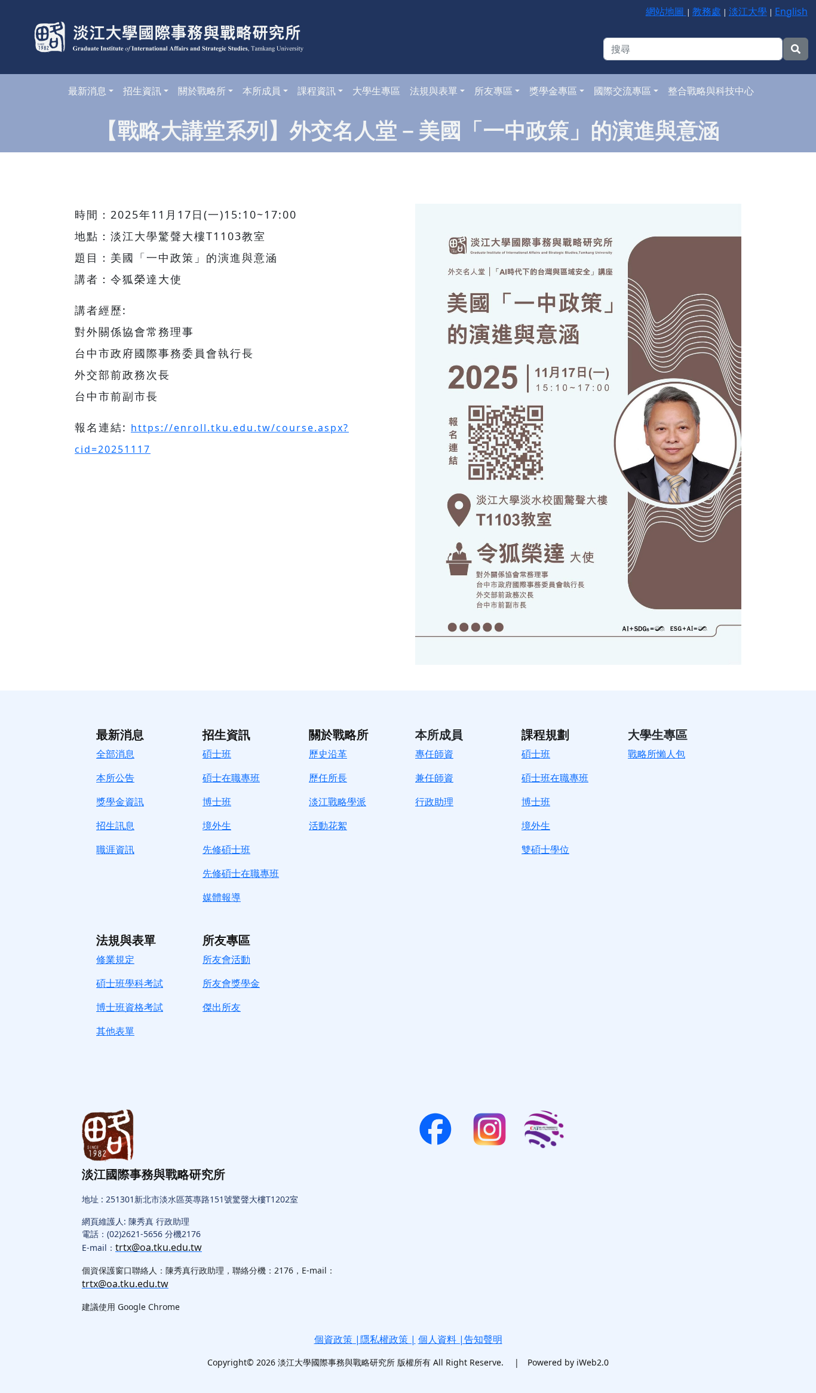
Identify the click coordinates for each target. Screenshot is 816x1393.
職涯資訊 (115, 849)
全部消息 (115, 753)
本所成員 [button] (262, 90)
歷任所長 (328, 777)
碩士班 (217, 753)
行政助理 (434, 801)
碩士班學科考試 (129, 983)
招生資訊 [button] (142, 90)
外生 (221, 825)
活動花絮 (328, 825)
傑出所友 (222, 1007)
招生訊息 (115, 825)
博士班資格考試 (129, 1007)
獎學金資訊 (120, 801)
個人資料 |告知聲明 (460, 1339)
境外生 (535, 825)
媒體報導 (222, 897)
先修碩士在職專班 (241, 873)
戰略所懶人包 (656, 753)
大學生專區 (376, 90)
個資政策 (333, 1339)
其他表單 (115, 1031)
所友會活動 (226, 959)
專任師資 (434, 753)
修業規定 (115, 959)
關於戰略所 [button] (202, 90)
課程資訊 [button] (316, 90)
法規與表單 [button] (434, 90)
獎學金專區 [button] (553, 90)
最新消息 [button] (87, 90)
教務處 (706, 11)
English (791, 11)
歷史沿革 (328, 753)
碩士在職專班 (231, 777)
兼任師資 (434, 777)
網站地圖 (665, 11)
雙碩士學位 (545, 849)
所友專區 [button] (493, 90)
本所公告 (115, 777)
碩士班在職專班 (554, 777)
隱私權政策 (385, 1339)
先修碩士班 (226, 849)
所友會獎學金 (231, 983)
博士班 (217, 801)
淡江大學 (748, 11)
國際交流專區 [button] (622, 90)
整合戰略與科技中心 (711, 90)
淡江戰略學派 (337, 801)
